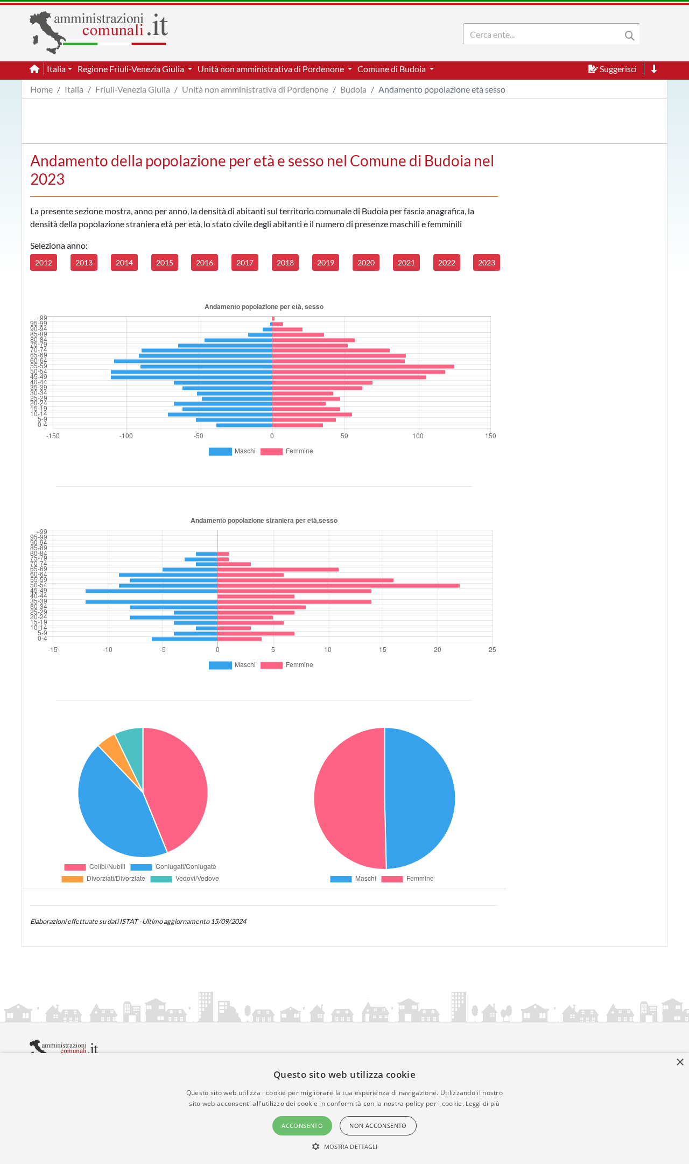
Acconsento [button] (302, 1125)
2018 (285, 262)
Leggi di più (483, 1103)
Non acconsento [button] (378, 1125)
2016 (204, 262)
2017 (245, 262)
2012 (43, 262)
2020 (366, 262)
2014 (124, 262)
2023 (486, 262)
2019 (325, 262)
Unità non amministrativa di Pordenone (255, 89)
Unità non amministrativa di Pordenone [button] (272, 69)
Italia (74, 89)
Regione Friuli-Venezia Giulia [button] (132, 69)
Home (41, 89)
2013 (84, 262)
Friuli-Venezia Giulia (132, 89)
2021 (406, 262)
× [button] (680, 1062)
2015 (164, 262)
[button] (345, 1146)
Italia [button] (56, 69)
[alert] (344, 1108)
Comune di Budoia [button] (392, 69)
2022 (446, 262)
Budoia (353, 89)
